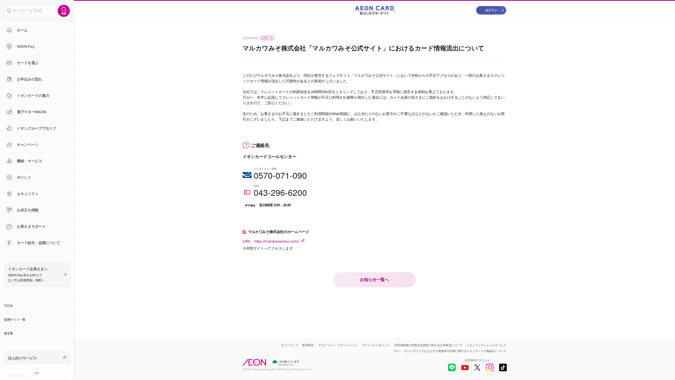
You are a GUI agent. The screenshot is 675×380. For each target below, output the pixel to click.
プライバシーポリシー (376, 345)
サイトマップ (289, 345)
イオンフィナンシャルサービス (486, 345)
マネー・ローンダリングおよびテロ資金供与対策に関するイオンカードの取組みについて (449, 351)
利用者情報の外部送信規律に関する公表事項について (428, 345)
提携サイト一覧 (15, 319)
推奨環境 (308, 345)
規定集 (8, 333)
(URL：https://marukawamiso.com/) (271, 241)
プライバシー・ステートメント (338, 345)
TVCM (8, 306)
